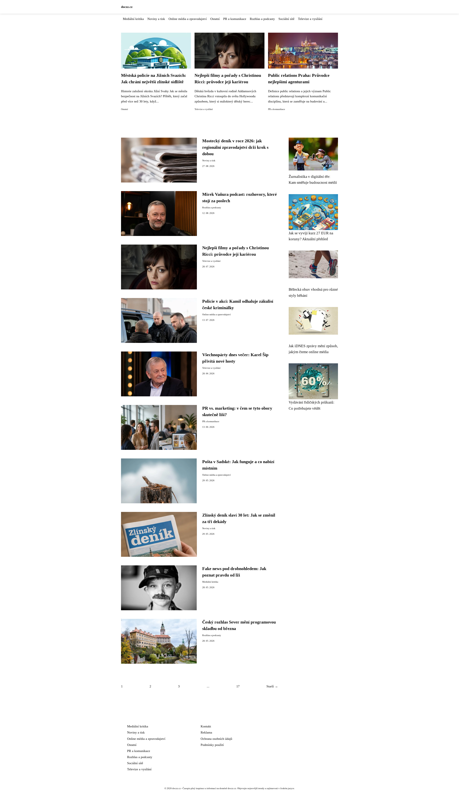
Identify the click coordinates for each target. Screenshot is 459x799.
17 (238, 686)
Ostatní (215, 19)
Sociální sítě (286, 19)
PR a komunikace (234, 19)
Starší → (272, 686)
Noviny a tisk (156, 19)
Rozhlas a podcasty (262, 19)
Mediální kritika (133, 19)
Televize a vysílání (310, 19)
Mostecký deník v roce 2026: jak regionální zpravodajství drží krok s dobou (235, 147)
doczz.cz (127, 7)
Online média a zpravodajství (188, 19)
